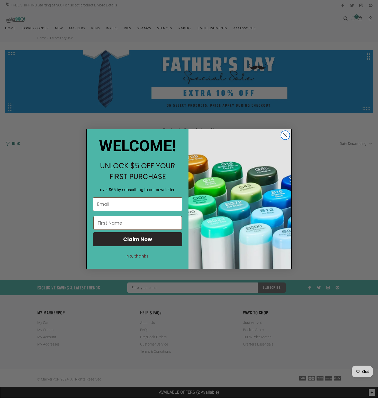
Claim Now (137, 239)
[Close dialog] (285, 135)
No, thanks (138, 256)
